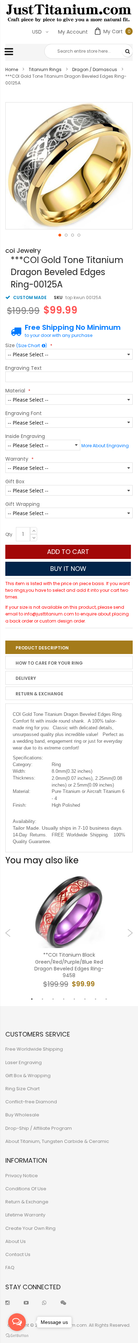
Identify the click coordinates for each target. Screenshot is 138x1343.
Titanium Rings (45, 69)
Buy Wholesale (22, 1114)
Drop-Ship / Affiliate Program (38, 1128)
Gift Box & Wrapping (28, 1075)
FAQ (10, 1267)
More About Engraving (105, 446)
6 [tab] (84, 999)
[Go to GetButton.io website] (17, 1335)
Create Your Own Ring (30, 1228)
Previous (8, 933)
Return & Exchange (39, 694)
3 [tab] (53, 999)
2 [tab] (42, 999)
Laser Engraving (23, 1062)
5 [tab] (74, 999)
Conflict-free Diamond (31, 1101)
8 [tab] (106, 999)
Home (11, 69)
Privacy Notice (21, 1175)
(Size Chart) (31, 346)
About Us (15, 1241)
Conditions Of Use (25, 1188)
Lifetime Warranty (25, 1214)
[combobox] (88, 51)
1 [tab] (31, 999)
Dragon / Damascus (94, 69)
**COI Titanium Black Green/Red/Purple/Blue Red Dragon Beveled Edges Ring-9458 (69, 965)
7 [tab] (95, 999)
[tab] (69, 647)
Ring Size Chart (22, 1088)
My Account (73, 31)
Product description (42, 648)
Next (130, 933)
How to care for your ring (49, 663)
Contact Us (17, 1254)
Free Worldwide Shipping (34, 1049)
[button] (59, 234)
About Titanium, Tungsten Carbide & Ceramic (57, 1141)
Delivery (26, 678)
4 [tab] (63, 999)
